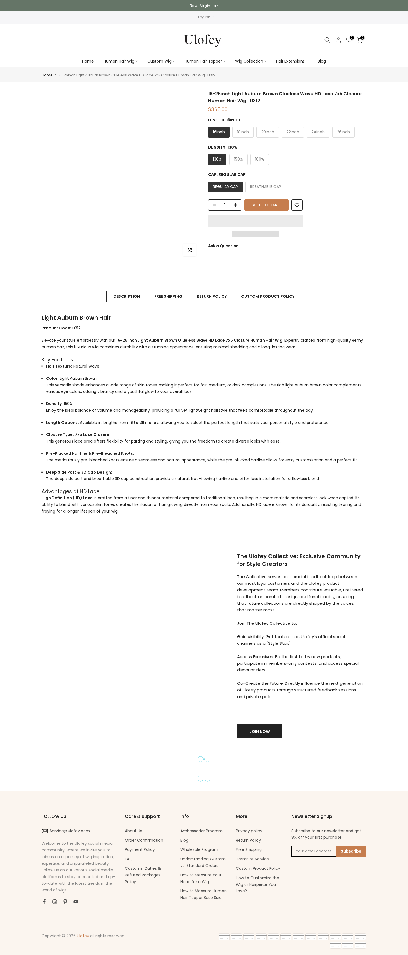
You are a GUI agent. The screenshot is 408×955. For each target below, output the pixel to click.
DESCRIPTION (127, 296)
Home (88, 61)
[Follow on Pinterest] (65, 901)
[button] (255, 221)
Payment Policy (140, 849)
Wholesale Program (199, 849)
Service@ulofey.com (70, 831)
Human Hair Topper (203, 61)
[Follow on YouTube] (75, 901)
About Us (133, 831)
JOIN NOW (260, 731)
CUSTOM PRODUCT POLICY (267, 296)
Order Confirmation (144, 840)
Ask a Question (223, 246)
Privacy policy (249, 831)
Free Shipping (249, 849)
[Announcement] (204, 6)
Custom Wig (159, 61)
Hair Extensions (290, 61)
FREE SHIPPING (168, 296)
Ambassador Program (201, 831)
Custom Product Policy (258, 868)
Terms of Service (252, 859)
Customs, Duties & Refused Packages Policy (143, 875)
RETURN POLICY (212, 296)
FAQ (129, 859)
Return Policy (248, 840)
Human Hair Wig (119, 61)
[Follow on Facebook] (44, 901)
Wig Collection (249, 61)
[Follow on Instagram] (54, 901)
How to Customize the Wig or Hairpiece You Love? (257, 884)
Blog (322, 61)
